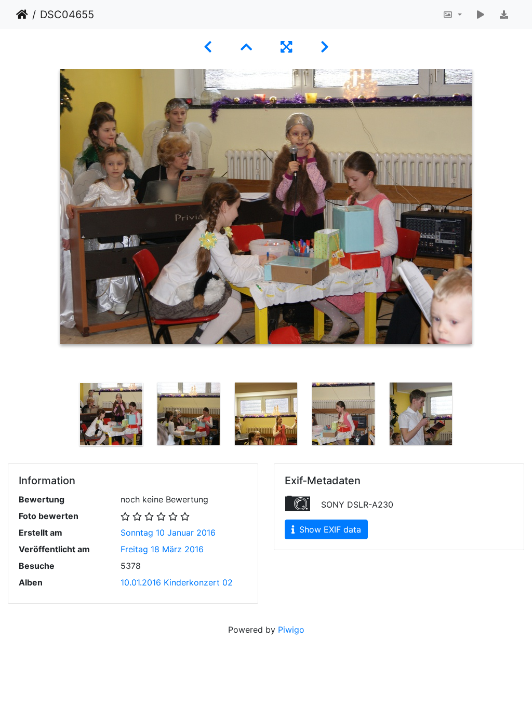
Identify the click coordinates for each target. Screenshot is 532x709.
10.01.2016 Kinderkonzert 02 (177, 582)
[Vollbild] (288, 47)
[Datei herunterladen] (504, 14)
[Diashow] (481, 14)
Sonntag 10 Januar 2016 (168, 532)
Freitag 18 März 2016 (162, 549)
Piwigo (291, 629)
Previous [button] (65, 416)
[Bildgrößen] (452, 14)
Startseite (22, 14)
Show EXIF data (329, 529)
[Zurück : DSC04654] (209, 47)
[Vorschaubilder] (248, 47)
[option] (111, 414)
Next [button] (467, 416)
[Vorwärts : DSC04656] (324, 47)
